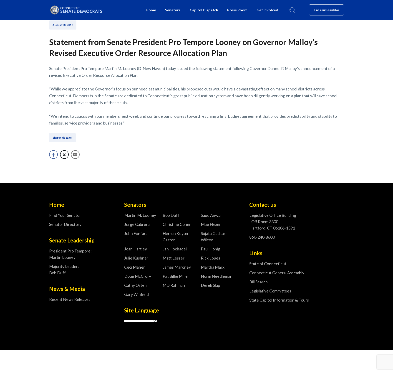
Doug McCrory (137, 276)
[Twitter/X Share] (64, 154)
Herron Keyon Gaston (175, 236)
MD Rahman (174, 285)
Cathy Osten (135, 285)
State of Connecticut (267, 263)
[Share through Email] (75, 154)
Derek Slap (210, 285)
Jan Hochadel (175, 248)
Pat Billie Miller (176, 276)
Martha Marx (212, 267)
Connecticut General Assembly (276, 272)
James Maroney (177, 267)
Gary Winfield (136, 294)
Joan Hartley (135, 248)
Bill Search (258, 281)
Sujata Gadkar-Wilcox (214, 236)
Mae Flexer (211, 224)
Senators (173, 10)
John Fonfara (136, 233)
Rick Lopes (210, 257)
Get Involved (267, 10)
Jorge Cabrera (137, 224)
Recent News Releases (69, 299)
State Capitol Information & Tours (279, 299)
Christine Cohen (177, 224)
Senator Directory (65, 224)
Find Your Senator (65, 215)
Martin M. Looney (140, 215)
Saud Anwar (211, 215)
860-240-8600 (262, 237)
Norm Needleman (216, 276)
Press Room (237, 10)
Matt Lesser (173, 257)
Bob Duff (171, 215)
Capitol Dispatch (204, 10)
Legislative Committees (270, 290)
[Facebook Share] (53, 154)
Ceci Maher (134, 267)
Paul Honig (210, 248)
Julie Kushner (136, 257)
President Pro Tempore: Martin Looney (70, 254)
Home (151, 10)
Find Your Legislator (326, 10)
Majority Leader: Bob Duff (64, 269)
